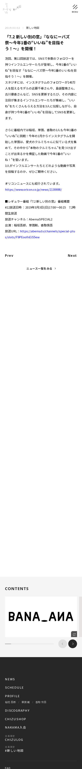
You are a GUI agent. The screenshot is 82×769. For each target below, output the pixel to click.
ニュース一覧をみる (39, 268)
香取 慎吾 (40, 702)
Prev (9, 255)
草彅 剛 (25, 702)
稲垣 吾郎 (10, 702)
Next (72, 255)
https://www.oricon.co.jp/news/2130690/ (33, 189)
